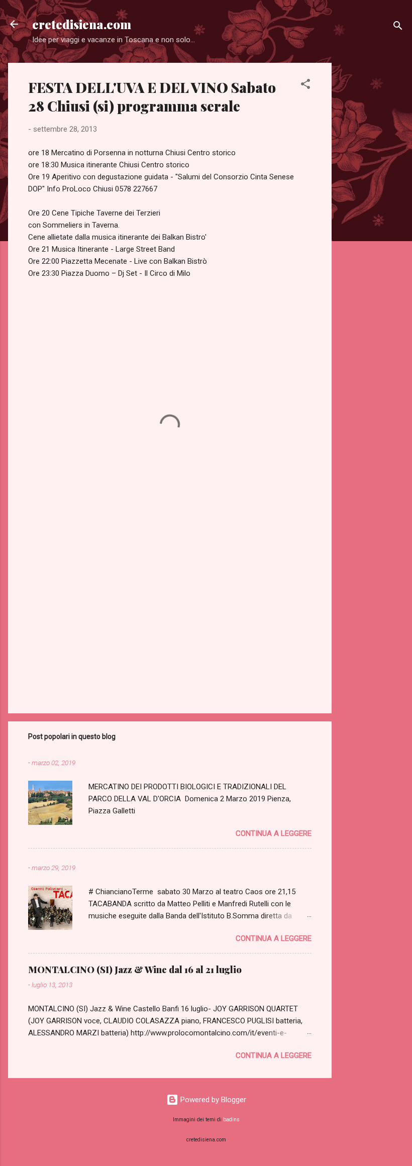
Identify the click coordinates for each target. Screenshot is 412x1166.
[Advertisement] (372, 213)
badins (231, 1119)
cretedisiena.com (81, 24)
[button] (305, 85)
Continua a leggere (274, 833)
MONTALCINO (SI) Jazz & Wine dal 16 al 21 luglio (135, 970)
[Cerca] (398, 27)
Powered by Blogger (212, 1099)
